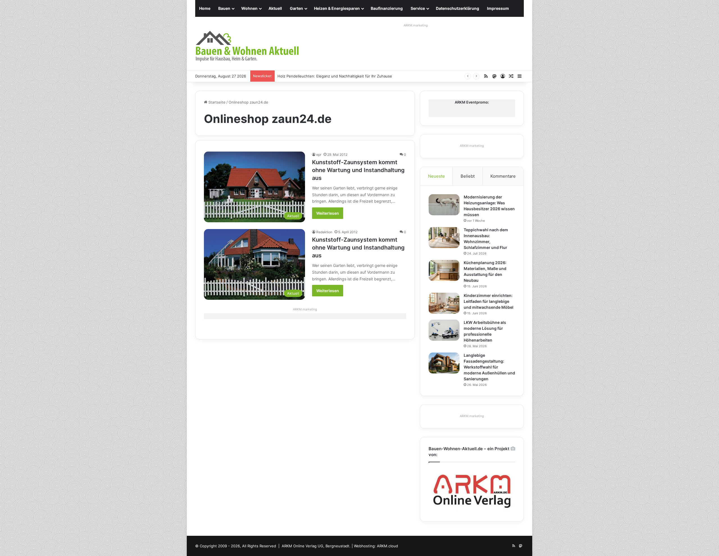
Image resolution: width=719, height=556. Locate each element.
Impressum (498, 8)
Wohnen (249, 8)
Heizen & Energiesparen (337, 8)
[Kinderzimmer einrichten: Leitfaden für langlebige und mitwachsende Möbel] (444, 303)
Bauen (224, 8)
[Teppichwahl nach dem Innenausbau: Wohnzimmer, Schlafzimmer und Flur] (444, 237)
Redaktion (324, 232)
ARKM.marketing (416, 25)
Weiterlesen (327, 213)
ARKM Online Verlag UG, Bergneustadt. (316, 546)
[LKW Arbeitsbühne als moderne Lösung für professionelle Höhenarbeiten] (444, 330)
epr (318, 154)
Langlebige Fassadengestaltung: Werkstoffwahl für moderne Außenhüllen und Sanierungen (489, 367)
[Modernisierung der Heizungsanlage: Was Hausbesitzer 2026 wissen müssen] (444, 204)
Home (204, 8)
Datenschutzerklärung (457, 8)
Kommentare (503, 176)
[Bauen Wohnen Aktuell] (247, 46)
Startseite (216, 102)
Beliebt (468, 176)
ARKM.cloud (387, 546)
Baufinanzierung (387, 8)
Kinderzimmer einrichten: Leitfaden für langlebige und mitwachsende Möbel (488, 301)
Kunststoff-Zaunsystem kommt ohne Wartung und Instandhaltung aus (358, 170)
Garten (296, 8)
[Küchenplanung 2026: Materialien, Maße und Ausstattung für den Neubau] (444, 270)
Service (418, 8)
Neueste (436, 176)
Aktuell (275, 8)
